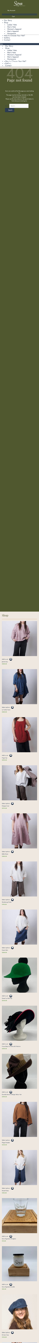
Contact (7, 40)
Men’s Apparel (13, 31)
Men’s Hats (11, 27)
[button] (19, 44)
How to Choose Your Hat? (14, 35)
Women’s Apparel (14, 29)
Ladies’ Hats (12, 24)
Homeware (11, 33)
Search (7, 106)
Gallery (7, 37)
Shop (6, 22)
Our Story (8, 20)
